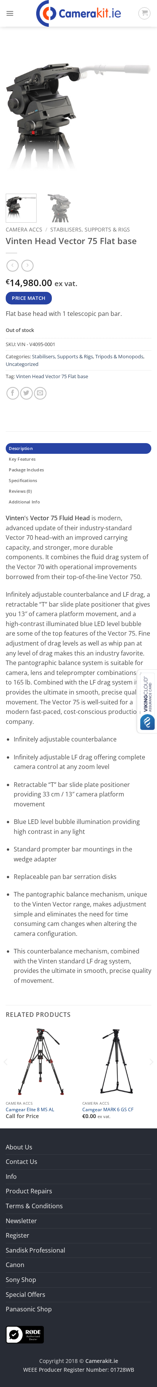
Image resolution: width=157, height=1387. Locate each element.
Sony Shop (21, 1279)
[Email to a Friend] (40, 393)
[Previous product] (27, 266)
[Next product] (12, 266)
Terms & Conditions (34, 1206)
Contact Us (21, 1161)
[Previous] (18, 114)
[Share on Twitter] (26, 393)
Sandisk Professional (35, 1250)
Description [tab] (20, 448)
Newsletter (21, 1221)
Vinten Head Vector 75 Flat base (52, 376)
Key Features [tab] (22, 459)
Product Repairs (29, 1191)
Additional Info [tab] (24, 502)
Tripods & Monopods (119, 356)
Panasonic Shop (29, 1309)
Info (11, 1176)
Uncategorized (22, 364)
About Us (19, 1147)
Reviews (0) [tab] (20, 491)
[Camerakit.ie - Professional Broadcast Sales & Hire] (78, 13)
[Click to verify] (25, 1334)
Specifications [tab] (23, 480)
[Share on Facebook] (12, 393)
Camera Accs (24, 229)
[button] (10, 13)
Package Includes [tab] (26, 470)
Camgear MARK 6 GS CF (107, 1109)
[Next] (139, 114)
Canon (15, 1265)
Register (17, 1235)
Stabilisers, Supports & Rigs (90, 229)
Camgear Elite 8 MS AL (30, 1109)
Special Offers (25, 1294)
